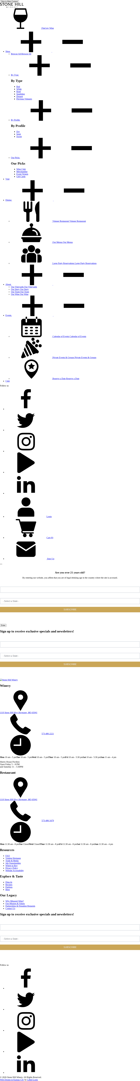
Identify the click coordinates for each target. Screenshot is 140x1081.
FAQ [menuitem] (7, 856)
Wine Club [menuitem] (21, 169)
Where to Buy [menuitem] (11, 865)
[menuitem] (21, 54)
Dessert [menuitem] (19, 96)
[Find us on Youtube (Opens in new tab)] (25, 472)
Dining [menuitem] (8, 200)
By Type (15, 75)
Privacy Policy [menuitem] (11, 868)
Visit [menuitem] (7, 179)
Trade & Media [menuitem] (12, 861)
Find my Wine (47, 28)
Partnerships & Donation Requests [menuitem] (20, 906)
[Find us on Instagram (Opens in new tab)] (25, 451)
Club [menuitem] (7, 381)
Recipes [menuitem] (8, 884)
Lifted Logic (32, 1080)
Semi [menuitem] (18, 134)
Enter (3, 625)
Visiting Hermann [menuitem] (13, 858)
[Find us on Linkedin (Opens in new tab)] (25, 493)
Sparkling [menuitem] (20, 94)
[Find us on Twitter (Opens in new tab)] (25, 430)
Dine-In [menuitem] (8, 882)
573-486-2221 (48, 733)
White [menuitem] (19, 89)
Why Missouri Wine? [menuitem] (14, 901)
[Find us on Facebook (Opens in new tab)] (25, 409)
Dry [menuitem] (18, 131)
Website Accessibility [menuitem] (14, 870)
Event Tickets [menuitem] (22, 174)
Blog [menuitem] (7, 889)
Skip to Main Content (9, 1)
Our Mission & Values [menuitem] (15, 903)
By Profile (15, 120)
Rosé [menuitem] (18, 91)
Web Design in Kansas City (12, 1080)
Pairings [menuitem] (8, 887)
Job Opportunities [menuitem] (13, 863)
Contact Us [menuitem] (10, 908)
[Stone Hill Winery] (12, 7)
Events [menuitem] (8, 315)
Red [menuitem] (18, 86)
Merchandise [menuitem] (21, 171)
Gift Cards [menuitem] (20, 176)
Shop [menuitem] (8, 51)
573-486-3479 (48, 820)
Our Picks (15, 157)
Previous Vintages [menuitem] (24, 99)
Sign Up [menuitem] (50, 559)
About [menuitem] (8, 284)
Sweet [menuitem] (19, 136)
